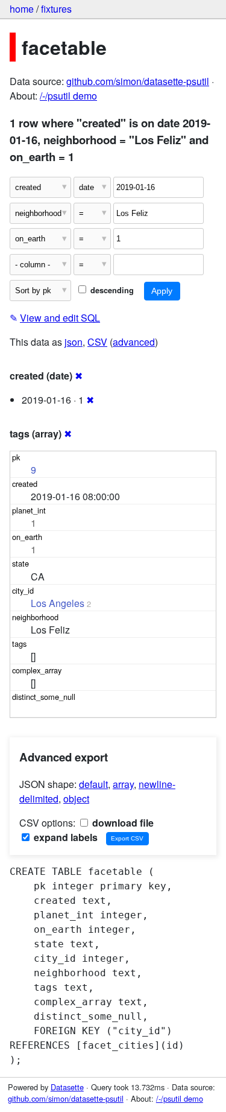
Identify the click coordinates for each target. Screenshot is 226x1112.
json (73, 342)
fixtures (56, 9)
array (123, 784)
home (22, 9)
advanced (134, 342)
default (93, 784)
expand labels (64, 837)
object (76, 798)
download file (122, 823)
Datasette (67, 1087)
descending (111, 290)
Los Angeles (57, 603)
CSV (97, 342)
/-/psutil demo (68, 96)
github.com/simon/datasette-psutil (137, 81)
